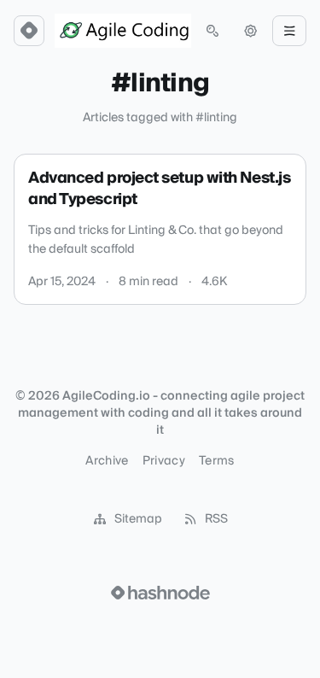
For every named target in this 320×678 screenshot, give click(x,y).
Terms (217, 461)
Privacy (164, 461)
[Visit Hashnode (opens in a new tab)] (160, 593)
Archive (106, 461)
